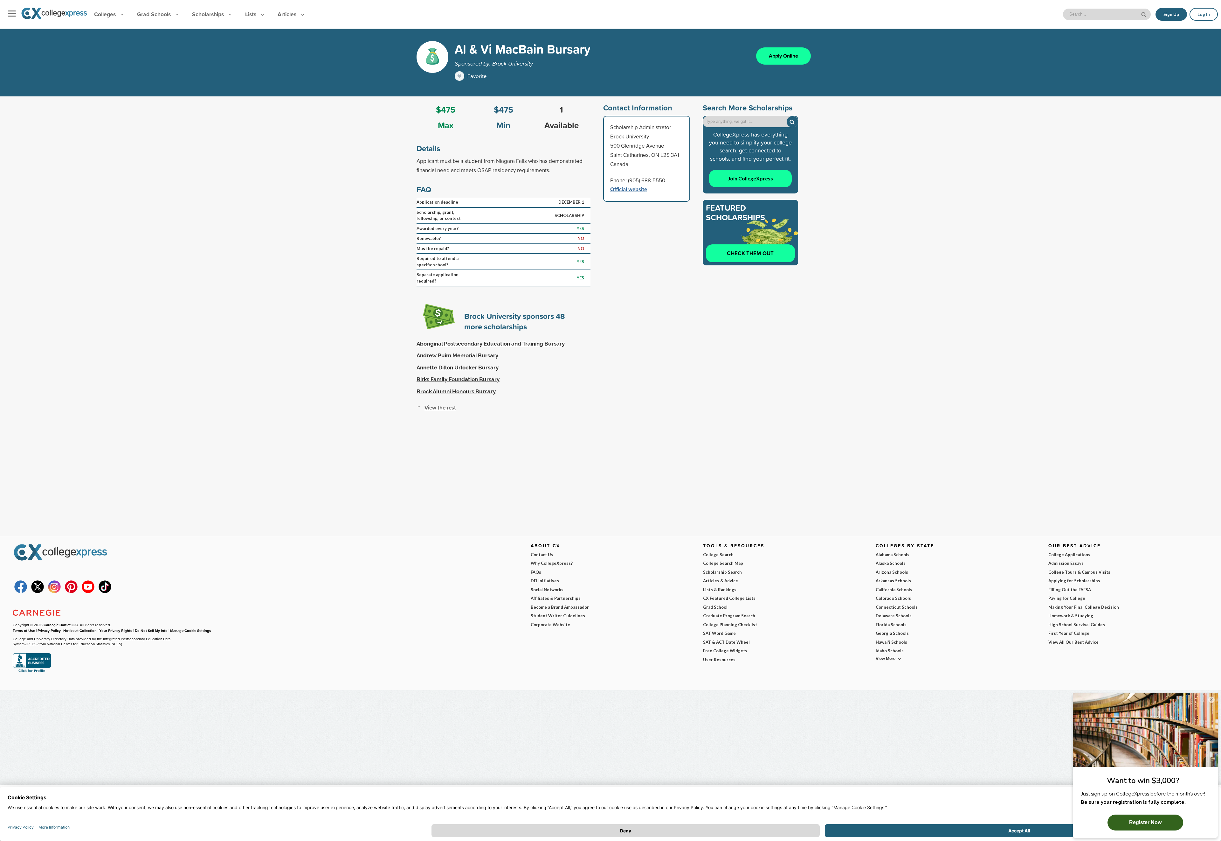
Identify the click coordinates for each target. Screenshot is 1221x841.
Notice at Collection (80, 630)
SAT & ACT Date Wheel (726, 642)
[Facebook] (21, 591)
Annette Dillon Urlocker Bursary (458, 367)
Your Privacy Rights (115, 630)
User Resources (719, 659)
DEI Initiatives (545, 580)
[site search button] (1144, 13)
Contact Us (542, 554)
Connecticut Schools (897, 607)
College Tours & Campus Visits (1079, 572)
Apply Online (783, 56)
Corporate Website (550, 624)
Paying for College (1066, 598)
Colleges (105, 14)
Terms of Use (24, 630)
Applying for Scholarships (1074, 580)
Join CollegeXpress (750, 178)
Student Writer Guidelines (558, 615)
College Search (718, 554)
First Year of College (1068, 633)
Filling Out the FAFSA (1069, 589)
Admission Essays (1066, 563)
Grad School (715, 607)
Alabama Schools (892, 554)
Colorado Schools (893, 598)
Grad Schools (154, 14)
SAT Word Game (719, 633)
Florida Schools (891, 624)
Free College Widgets (725, 650)
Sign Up (1171, 14)
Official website (628, 189)
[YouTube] (88, 591)
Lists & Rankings (719, 589)
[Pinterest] (71, 591)
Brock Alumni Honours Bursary (456, 391)
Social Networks (547, 589)
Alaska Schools (891, 563)
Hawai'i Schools (891, 642)
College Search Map (723, 563)
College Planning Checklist (730, 624)
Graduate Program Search (729, 615)
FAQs (536, 572)
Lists (251, 14)
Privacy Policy (49, 630)
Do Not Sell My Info (151, 630)
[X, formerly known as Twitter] (37, 591)
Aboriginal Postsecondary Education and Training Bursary (491, 343)
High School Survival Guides (1076, 624)
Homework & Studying (1070, 615)
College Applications (1069, 554)
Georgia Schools (892, 633)
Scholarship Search (722, 572)
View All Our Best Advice (1073, 642)
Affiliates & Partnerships (556, 598)
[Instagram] (54, 591)
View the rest (440, 407)
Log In (1203, 14)
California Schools (894, 589)
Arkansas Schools (893, 580)
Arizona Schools (892, 572)
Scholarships (208, 14)
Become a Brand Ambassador (560, 607)
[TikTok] (105, 591)
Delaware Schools (894, 615)
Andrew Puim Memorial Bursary (457, 355)
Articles (288, 14)
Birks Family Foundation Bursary (458, 379)
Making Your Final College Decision (1083, 607)
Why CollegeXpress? (552, 563)
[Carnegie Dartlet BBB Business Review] (32, 671)
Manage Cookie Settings (190, 630)
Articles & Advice (720, 580)
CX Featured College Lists (729, 598)
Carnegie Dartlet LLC (61, 624)
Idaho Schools (890, 650)
